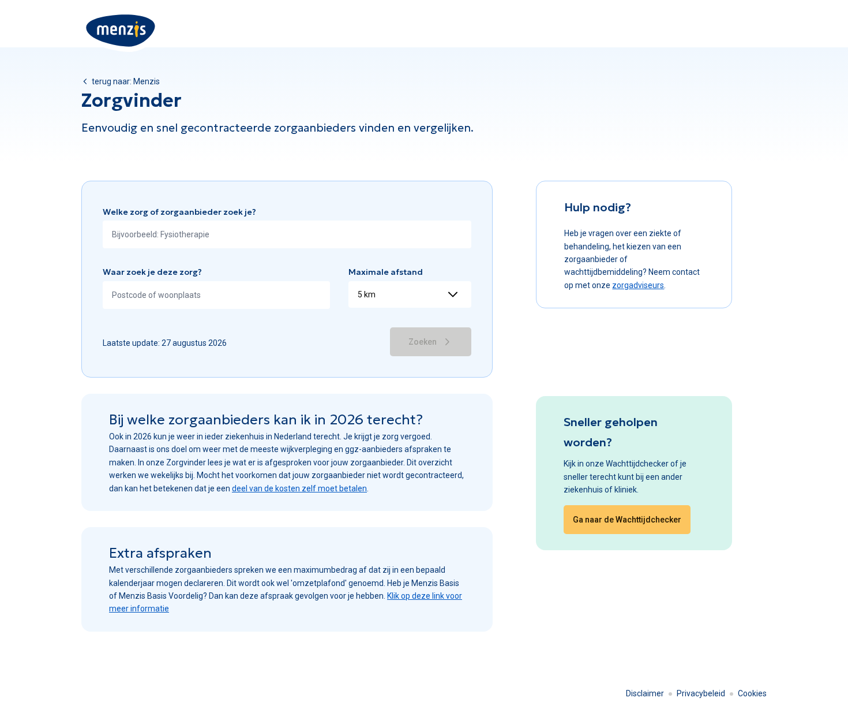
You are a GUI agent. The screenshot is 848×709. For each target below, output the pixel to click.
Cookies (752, 693)
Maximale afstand (385, 272)
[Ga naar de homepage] (121, 30)
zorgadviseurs (638, 285)
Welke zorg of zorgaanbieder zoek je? (179, 212)
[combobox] (287, 234)
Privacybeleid (701, 693)
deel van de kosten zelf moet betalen (299, 488)
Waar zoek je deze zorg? (152, 272)
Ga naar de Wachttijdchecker (627, 519)
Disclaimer (645, 693)
